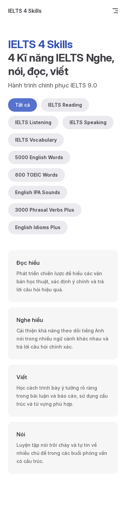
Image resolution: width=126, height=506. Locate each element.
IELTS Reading (65, 105)
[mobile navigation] (115, 11)
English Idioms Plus (37, 227)
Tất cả (22, 105)
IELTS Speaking (88, 122)
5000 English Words (39, 157)
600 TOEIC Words (36, 175)
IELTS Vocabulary (36, 140)
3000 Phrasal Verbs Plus (44, 210)
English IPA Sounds (37, 192)
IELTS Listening (33, 122)
